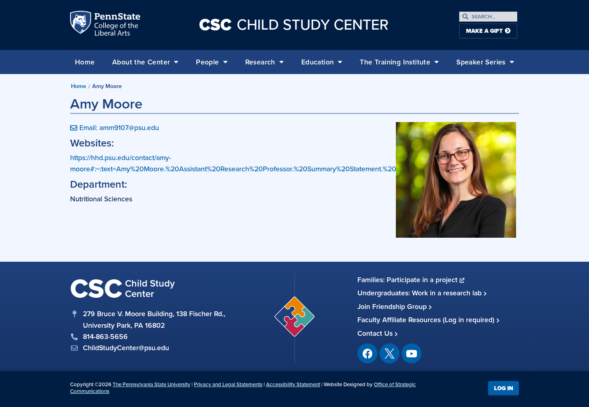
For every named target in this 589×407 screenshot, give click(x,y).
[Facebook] (367, 353)
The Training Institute (395, 62)
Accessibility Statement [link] (293, 384)
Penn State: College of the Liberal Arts (116, 25)
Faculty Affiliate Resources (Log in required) (426, 320)
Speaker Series (481, 62)
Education (317, 62)
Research (260, 62)
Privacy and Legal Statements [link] (228, 384)
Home (85, 62)
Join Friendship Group (393, 306)
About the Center (141, 62)
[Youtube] (411, 353)
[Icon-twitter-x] (389, 353)
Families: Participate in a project (408, 280)
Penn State (81, 25)
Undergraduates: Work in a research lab (420, 293)
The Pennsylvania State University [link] (151, 384)
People (207, 62)
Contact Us (376, 333)
